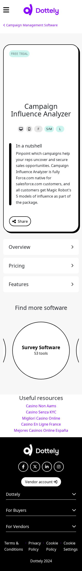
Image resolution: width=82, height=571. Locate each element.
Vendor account (39, 481)
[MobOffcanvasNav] (6, 9)
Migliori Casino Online (41, 418)
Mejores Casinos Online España (41, 430)
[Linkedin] (47, 467)
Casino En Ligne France (41, 424)
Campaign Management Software (31, 25)
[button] (20, 221)
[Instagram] (59, 467)
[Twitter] (35, 467)
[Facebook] (23, 467)
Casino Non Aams (41, 405)
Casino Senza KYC (41, 412)
